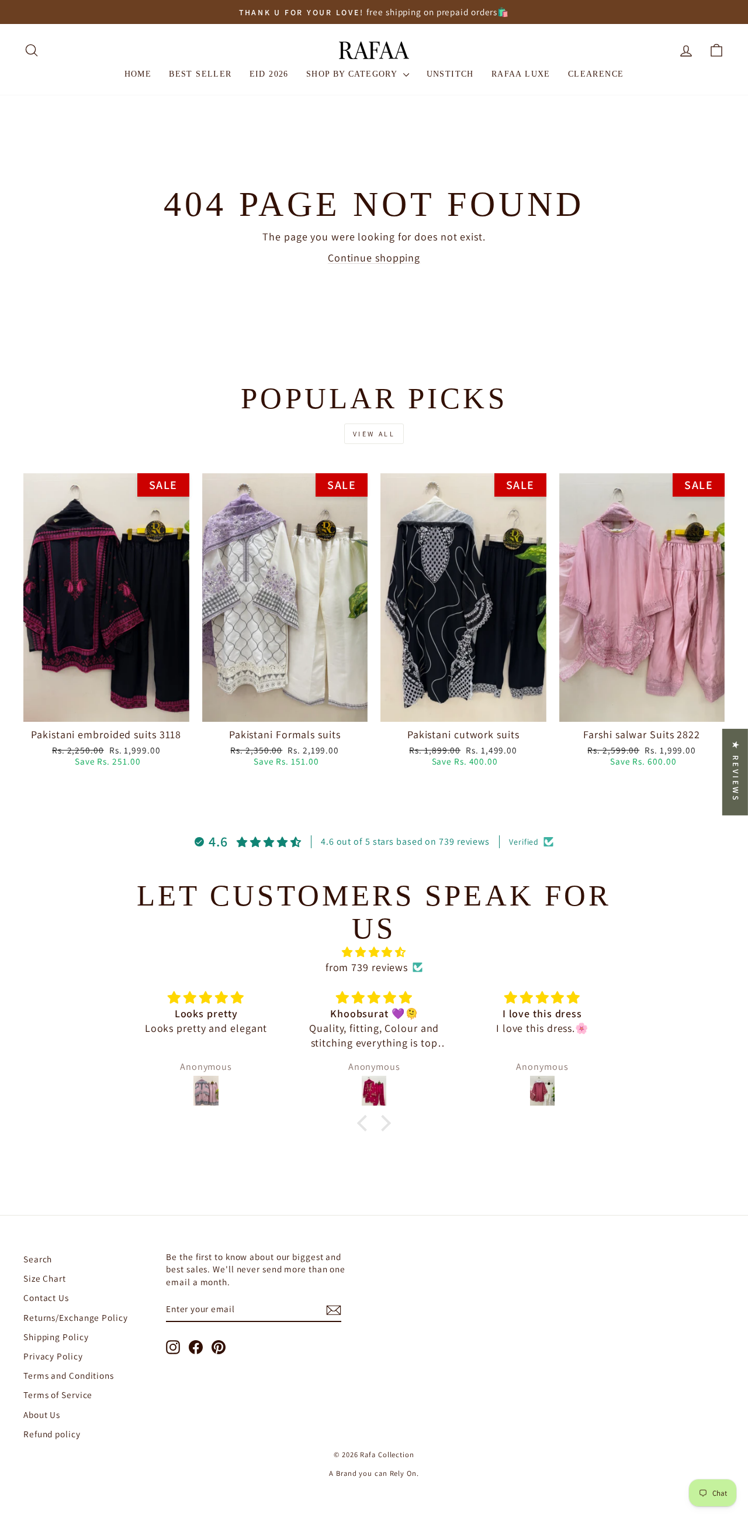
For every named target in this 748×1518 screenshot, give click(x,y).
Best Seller (200, 74)
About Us (41, 1414)
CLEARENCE (596, 74)
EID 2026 (269, 74)
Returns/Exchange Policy (75, 1317)
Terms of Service (57, 1394)
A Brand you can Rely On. (374, 1473)
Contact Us (46, 1297)
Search (37, 1259)
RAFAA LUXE (520, 74)
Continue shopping (374, 257)
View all (374, 433)
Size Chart (44, 1278)
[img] (374, 952)
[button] (364, 1123)
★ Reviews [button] (735, 772)
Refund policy (52, 1434)
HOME (138, 74)
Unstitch (450, 74)
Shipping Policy (56, 1337)
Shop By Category (353, 74)
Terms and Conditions (68, 1375)
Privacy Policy (53, 1356)
